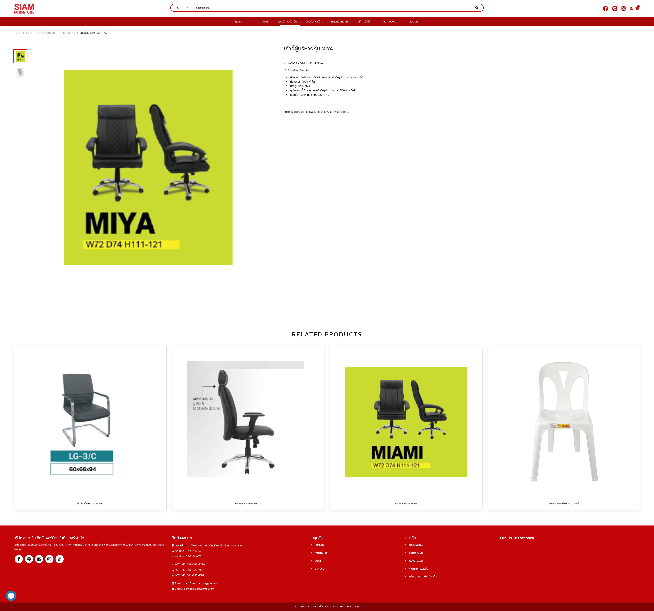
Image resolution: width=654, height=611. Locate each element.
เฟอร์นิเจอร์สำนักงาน (320, 112)
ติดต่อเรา (320, 569)
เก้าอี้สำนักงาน (46, 33)
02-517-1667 (193, 556)
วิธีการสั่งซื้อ (416, 553)
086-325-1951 (195, 570)
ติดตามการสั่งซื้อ (418, 569)
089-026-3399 (196, 564)
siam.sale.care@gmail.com (199, 589)
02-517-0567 (193, 551)
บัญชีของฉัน (416, 545)
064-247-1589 (195, 575)
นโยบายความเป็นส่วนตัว (423, 576)
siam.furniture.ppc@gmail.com (201, 583)
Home (17, 33)
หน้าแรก (319, 545)
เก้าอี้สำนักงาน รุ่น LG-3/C (90, 503)
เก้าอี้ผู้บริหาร (67, 33)
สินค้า (29, 33)
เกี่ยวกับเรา (321, 553)
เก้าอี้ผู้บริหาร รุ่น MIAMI (405, 503)
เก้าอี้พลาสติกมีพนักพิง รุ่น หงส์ (564, 503)
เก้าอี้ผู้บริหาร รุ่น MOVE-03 (248, 503)
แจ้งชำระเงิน (416, 561)
